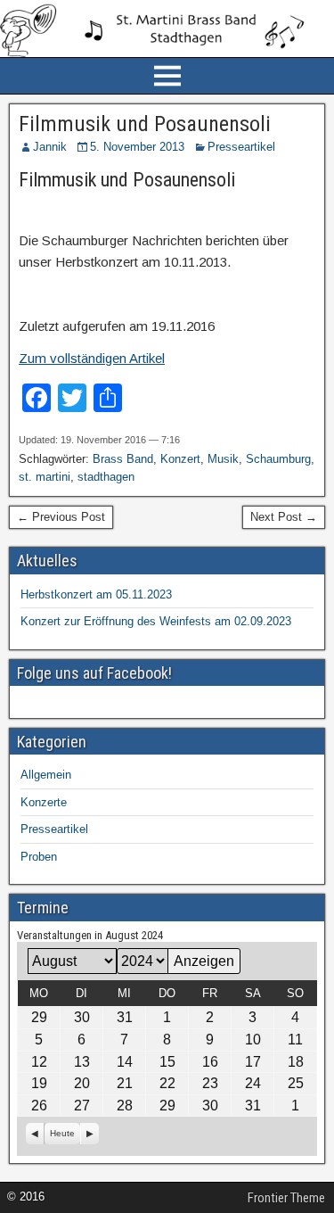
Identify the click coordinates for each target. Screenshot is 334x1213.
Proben (38, 856)
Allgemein (45, 774)
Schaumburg (278, 459)
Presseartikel (241, 146)
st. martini (44, 476)
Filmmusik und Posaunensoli (145, 123)
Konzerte (43, 802)
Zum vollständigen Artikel (92, 358)
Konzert (180, 459)
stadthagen (105, 476)
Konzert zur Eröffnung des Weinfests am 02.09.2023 (155, 621)
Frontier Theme (286, 1198)
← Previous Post (61, 517)
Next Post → (283, 517)
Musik (223, 459)
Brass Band (123, 459)
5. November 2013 (137, 146)
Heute (62, 1133)
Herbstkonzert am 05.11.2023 (96, 594)
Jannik (50, 146)
